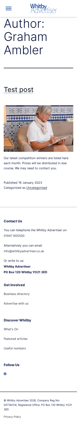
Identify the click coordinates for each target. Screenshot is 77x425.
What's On (11, 329)
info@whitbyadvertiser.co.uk (24, 251)
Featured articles (15, 339)
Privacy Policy (12, 416)
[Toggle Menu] (9, 8)
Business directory (17, 294)
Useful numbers (15, 348)
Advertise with (14, 303)
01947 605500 (14, 236)
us (26, 303)
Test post (18, 89)
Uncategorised (36, 188)
